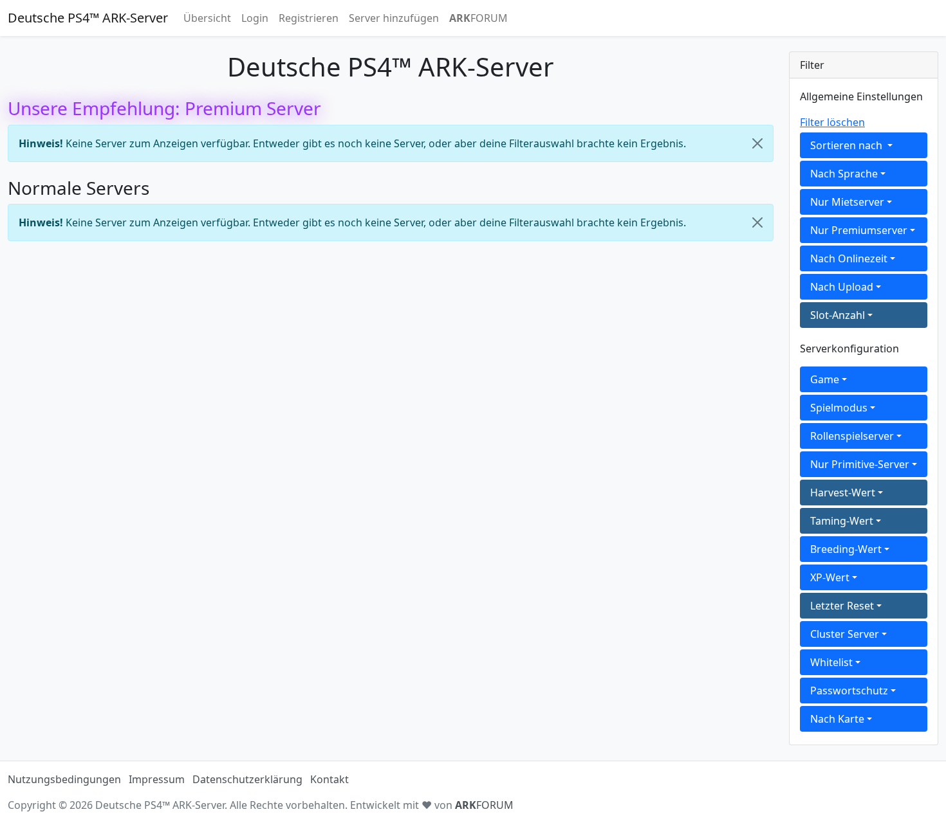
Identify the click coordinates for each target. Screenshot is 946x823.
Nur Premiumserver (858, 230)
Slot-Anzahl (837, 315)
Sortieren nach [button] (847, 145)
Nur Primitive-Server (859, 464)
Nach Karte (837, 719)
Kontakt (329, 779)
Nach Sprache (844, 174)
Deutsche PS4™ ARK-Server (88, 17)
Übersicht (207, 18)
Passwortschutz (849, 690)
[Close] (757, 143)
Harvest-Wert (842, 492)
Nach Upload (841, 287)
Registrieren (309, 18)
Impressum (157, 779)
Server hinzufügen (394, 18)
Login (254, 18)
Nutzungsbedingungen (64, 779)
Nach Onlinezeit (848, 258)
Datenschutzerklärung (247, 779)
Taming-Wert (841, 521)
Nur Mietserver (847, 202)
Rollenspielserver (852, 436)
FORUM (478, 18)
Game (824, 379)
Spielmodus (838, 408)
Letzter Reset (842, 606)
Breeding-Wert (846, 549)
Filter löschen (832, 122)
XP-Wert (829, 577)
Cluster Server (844, 634)
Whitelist (831, 662)
